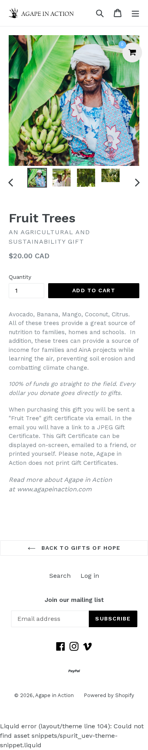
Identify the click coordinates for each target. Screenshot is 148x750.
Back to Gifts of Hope (80, 548)
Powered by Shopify (109, 695)
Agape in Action (54, 695)
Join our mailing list (74, 599)
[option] (37, 178)
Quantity (20, 277)
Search (60, 575)
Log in (90, 575)
